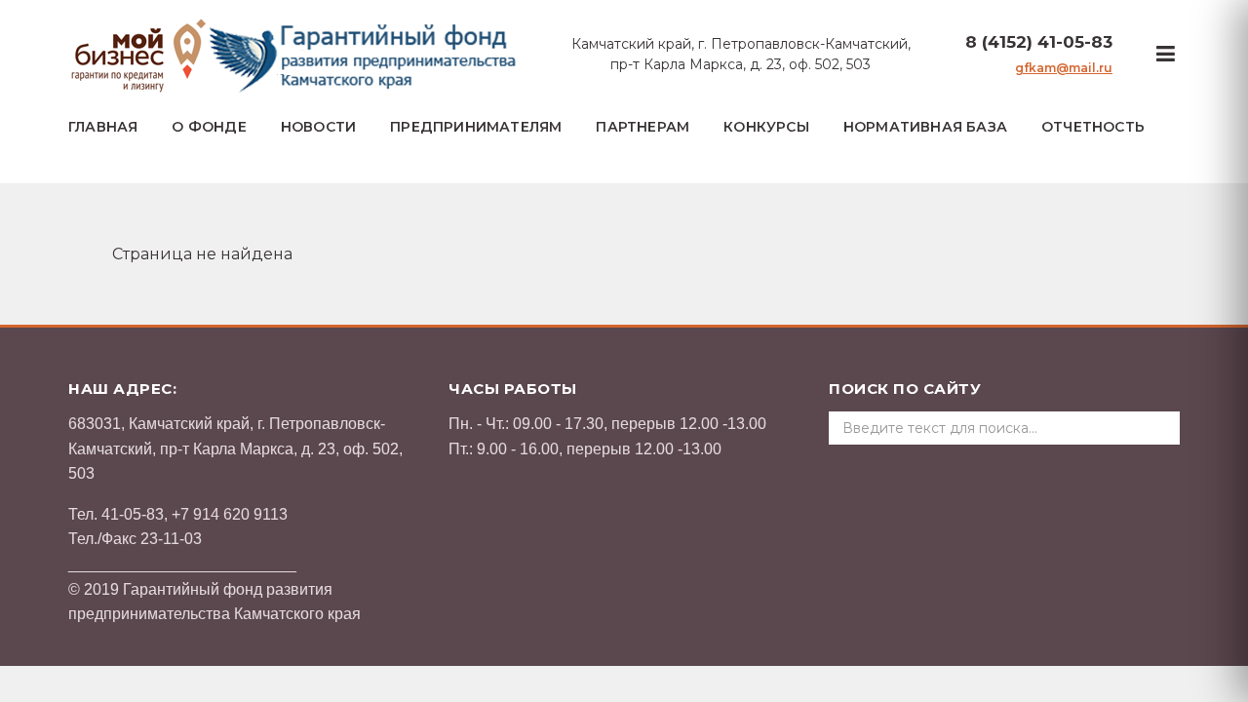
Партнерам (642, 127)
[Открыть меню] (1165, 54)
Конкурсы (766, 127)
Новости (318, 127)
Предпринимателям (476, 127)
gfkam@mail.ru (1063, 67)
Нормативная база (925, 127)
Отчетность (1093, 127)
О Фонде (209, 127)
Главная (102, 127)
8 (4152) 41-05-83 (1038, 42)
